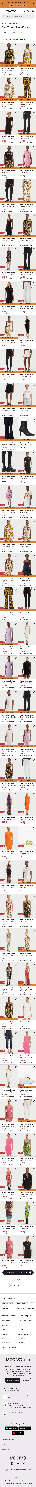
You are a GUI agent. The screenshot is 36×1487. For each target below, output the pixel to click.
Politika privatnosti (9, 1483)
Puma (3, 1329)
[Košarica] (33, 10)
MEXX (20, 1343)
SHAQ (4, 1338)
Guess (20, 1325)
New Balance (6, 1321)
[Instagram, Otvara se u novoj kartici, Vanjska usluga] (12, 1463)
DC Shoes (5, 1334)
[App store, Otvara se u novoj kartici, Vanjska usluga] (24, 1428)
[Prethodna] (2, 4)
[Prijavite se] (23, 10)
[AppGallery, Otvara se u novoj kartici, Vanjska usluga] (18, 1433)
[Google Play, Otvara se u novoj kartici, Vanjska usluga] (11, 1428)
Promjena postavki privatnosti (20, 1481)
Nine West (22, 1338)
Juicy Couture (23, 1334)
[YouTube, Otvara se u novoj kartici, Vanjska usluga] (18, 1463)
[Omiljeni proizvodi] (28, 10)
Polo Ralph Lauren (24, 1321)
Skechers (5, 1325)
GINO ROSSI (6, 1343)
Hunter (20, 1329)
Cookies (18, 1483)
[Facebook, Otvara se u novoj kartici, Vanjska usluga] (24, 1463)
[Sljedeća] (33, 4)
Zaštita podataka (27, 1483)
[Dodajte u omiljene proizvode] (15, 45)
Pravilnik (7, 1481)
